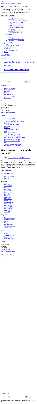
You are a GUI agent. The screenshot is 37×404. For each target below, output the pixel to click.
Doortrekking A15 (16, 32)
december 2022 (8, 202)
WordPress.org (8, 238)
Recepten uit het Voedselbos (12, 145)
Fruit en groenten (9, 89)
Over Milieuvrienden (10, 132)
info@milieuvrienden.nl (8, 112)
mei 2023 (7, 195)
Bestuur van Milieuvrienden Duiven (14, 137)
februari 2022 (8, 205)
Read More (7, 65)
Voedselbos (11, 19)
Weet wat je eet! (16, 24)
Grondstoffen (11, 29)
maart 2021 (7, 210)
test (5, 142)
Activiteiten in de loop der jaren (19, 62)
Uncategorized (8, 94)
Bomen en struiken (9, 88)
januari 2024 (7, 191)
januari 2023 (7, 200)
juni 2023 (7, 194)
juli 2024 (6, 187)
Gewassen (7, 91)
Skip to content (5, 1)
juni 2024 (7, 189)
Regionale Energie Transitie (12, 139)
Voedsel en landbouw (10, 96)
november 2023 (8, 192)
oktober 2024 (8, 186)
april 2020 (7, 212)
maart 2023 (7, 197)
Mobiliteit (10, 31)
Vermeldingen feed (9, 235)
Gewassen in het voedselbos (19, 22)
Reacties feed (8, 237)
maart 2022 (7, 203)
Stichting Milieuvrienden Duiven (13, 134)
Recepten (7, 93)
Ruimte (10, 34)
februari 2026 (8, 184)
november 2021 (8, 207)
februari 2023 (8, 199)
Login (6, 234)
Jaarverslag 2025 (5, 55)
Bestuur (6, 178)
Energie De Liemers (17, 27)
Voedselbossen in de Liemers (19, 20)
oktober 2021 (8, 208)
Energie (10, 25)
